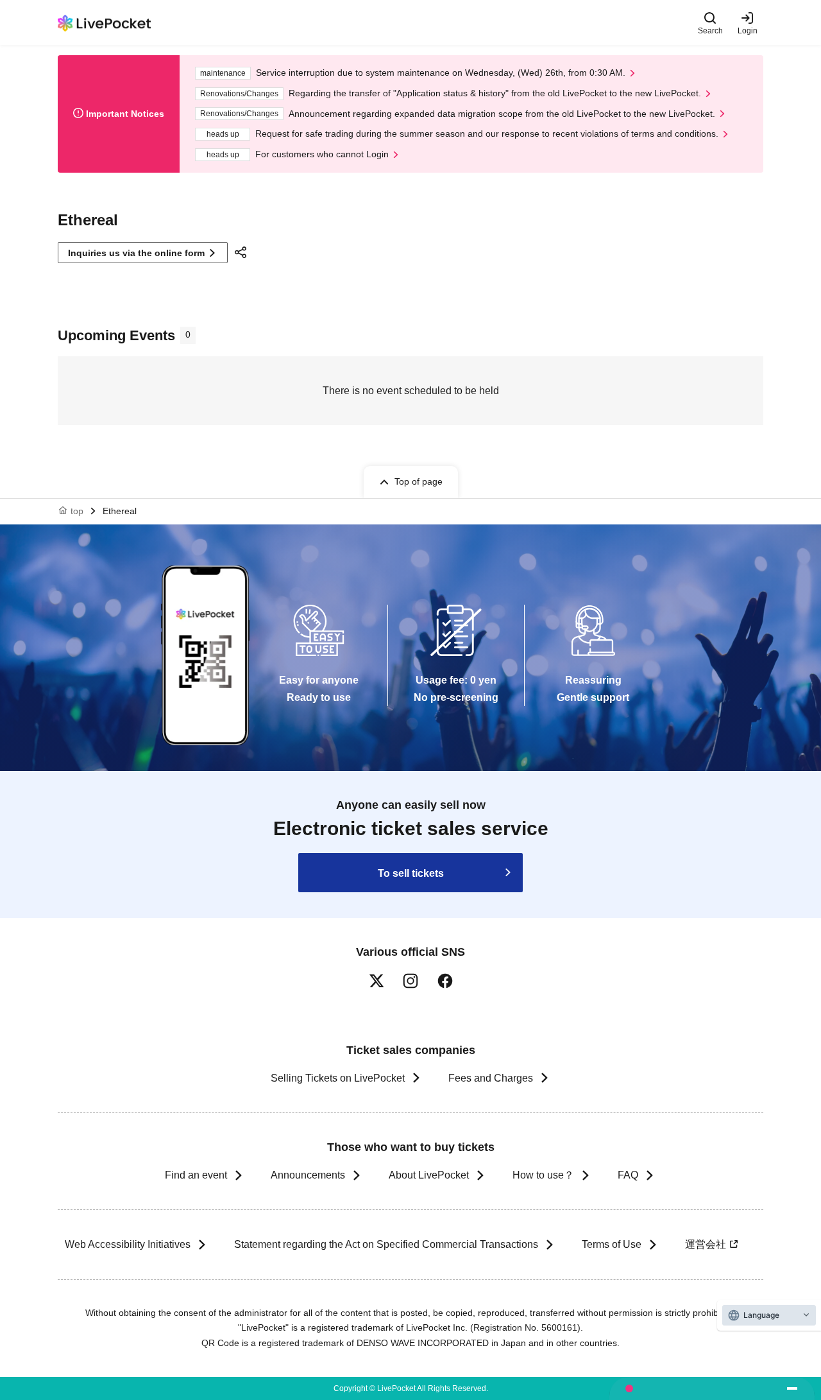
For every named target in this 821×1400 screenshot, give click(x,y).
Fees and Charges (490, 1078)
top (77, 511)
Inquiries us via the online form (136, 253)
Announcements (308, 1175)
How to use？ (543, 1175)
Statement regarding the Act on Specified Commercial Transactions (386, 1244)
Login (748, 30)
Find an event (196, 1175)
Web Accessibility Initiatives (127, 1244)
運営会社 (705, 1244)
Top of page (418, 481)
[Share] (242, 252)
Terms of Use (611, 1244)
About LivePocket (429, 1175)
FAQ (628, 1175)
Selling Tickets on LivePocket (338, 1078)
